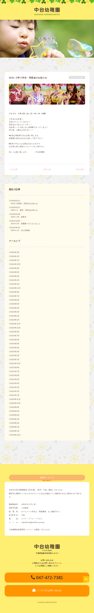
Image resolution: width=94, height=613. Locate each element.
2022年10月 (15, 328)
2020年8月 (15, 407)
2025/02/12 (24, 208)
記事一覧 (47, 169)
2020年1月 (15, 431)
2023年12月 (15, 288)
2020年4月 (15, 419)
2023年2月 (15, 316)
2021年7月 (15, 371)
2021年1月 (15, 395)
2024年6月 (15, 268)
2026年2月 (15, 252)
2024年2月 (15, 280)
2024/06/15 (20, 229)
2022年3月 (15, 352)
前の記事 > (80, 169)
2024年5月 (15, 272)
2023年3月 (15, 312)
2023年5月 (15, 304)
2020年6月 (15, 411)
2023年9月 (15, 292)
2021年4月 (15, 383)
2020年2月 (15, 427)
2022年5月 (15, 344)
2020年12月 (15, 399)
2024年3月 (15, 276)
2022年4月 (15, 348)
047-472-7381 (49, 577)
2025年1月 (15, 260)
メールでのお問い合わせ (49, 590)
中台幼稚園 (47, 9)
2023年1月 (15, 320)
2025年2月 (15, 256)
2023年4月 (15, 308)
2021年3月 (15, 387)
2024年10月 (15, 264)
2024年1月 (15, 284)
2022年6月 (15, 340)
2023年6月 (15, 300)
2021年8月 (15, 367)
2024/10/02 (25, 222)
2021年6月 (15, 375)
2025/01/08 (18, 215)
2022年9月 (15, 332)
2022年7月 (15, 336)
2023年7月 (15, 296)
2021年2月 (15, 391)
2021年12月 (15, 363)
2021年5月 (15, 379)
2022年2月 (15, 355)
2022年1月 (15, 359)
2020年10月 (15, 403)
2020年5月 (15, 415)
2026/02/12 (24, 202)
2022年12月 (15, 324)
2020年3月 (15, 423)
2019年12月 (15, 435)
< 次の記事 (13, 169)
